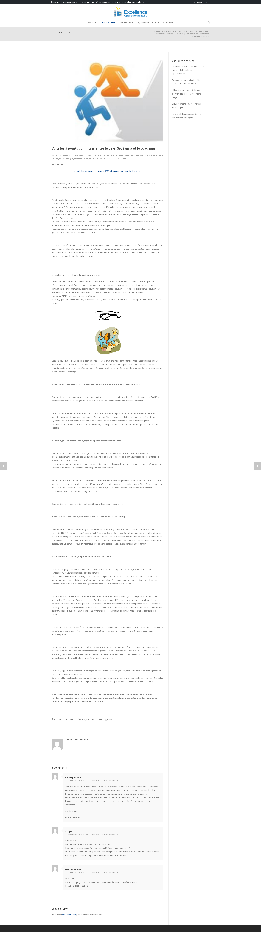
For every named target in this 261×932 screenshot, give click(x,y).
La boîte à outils (195, 31)
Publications (108, 23)
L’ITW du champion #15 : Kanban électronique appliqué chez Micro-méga (187, 94)
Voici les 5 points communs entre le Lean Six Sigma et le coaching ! (104, 148)
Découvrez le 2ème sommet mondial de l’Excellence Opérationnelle (184, 70)
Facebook (58, 719)
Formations (126, 23)
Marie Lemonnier (60, 155)
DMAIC (172, 34)
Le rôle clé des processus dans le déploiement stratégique (186, 116)
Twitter (71, 719)
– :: (138, 171)
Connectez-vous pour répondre (104, 780)
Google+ (85, 719)
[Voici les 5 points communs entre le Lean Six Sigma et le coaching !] (107, 101)
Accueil (92, 23)
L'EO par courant (102, 155)
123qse (68, 831)
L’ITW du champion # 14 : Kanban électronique (186, 106)
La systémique (66, 158)
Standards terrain (118, 158)
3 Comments (77, 155)
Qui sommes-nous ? (148, 23)
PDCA (91, 158)
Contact (168, 23)
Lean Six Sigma (81, 158)
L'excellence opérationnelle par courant (131, 155)
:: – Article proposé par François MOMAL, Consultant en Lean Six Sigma (105, 171)
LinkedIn (98, 719)
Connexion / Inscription (203, 2)
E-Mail (111, 719)
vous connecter (69, 914)
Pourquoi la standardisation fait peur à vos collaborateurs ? (186, 82)
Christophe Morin (73, 777)
